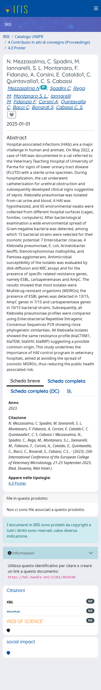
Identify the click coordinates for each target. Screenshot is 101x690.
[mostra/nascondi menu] (96, 8)
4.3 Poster (17, 47)
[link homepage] (17, 8)
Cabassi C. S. (69, 107)
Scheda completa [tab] (66, 381)
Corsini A (48, 101)
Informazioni (23, 553)
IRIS (6, 36)
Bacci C (21, 107)
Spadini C (60, 88)
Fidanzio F (24, 101)
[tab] (69, 391)
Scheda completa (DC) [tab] (35, 391)
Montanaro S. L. (30, 96)
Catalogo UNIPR (29, 36)
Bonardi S (42, 107)
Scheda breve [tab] (25, 381)
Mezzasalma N (23, 88)
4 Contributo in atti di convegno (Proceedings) (49, 42)
